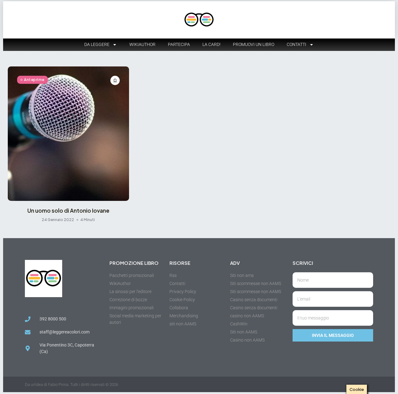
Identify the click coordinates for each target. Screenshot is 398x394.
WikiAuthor (142, 44)
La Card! (211, 44)
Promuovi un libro (253, 44)
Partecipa (179, 44)
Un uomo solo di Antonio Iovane (68, 210)
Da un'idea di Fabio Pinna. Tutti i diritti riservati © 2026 (71, 384)
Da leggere (96, 44)
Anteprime (34, 79)
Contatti (296, 44)
